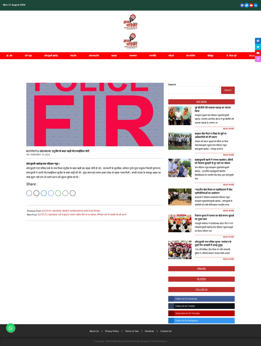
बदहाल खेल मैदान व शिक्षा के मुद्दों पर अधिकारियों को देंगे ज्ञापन (210, 135)
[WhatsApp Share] (58, 193)
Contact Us (166, 331)
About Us (94, 331)
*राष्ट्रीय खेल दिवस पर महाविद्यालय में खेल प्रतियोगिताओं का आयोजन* (213, 191)
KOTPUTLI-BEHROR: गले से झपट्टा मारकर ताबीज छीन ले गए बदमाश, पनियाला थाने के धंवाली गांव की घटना (82, 214)
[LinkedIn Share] (44, 193)
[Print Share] (73, 193)
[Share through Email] (65, 193)
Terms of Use (132, 331)
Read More (228, 129)
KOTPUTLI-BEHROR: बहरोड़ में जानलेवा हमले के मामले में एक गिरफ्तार (71, 211)
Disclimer (150, 331)
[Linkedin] (255, 5)
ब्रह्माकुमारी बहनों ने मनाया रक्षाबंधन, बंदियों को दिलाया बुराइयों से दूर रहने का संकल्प (214, 161)
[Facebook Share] (29, 193)
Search (172, 84)
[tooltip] (258, 41)
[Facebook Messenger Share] (51, 193)
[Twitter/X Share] (36, 193)
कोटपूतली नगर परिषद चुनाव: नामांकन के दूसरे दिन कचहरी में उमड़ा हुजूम (213, 243)
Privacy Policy (112, 331)
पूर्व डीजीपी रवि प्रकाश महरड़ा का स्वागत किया (213, 109)
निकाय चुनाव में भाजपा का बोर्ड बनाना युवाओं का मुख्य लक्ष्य (214, 217)
